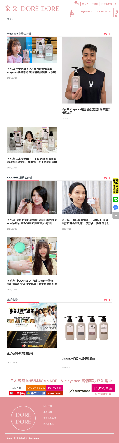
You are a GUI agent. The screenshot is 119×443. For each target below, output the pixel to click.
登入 (86, 4)
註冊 (96, 4)
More (107, 34)
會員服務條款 (50, 418)
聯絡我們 (48, 412)
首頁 (9, 19)
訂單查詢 (107, 4)
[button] (70, 8)
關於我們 (48, 406)
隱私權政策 (49, 423)
